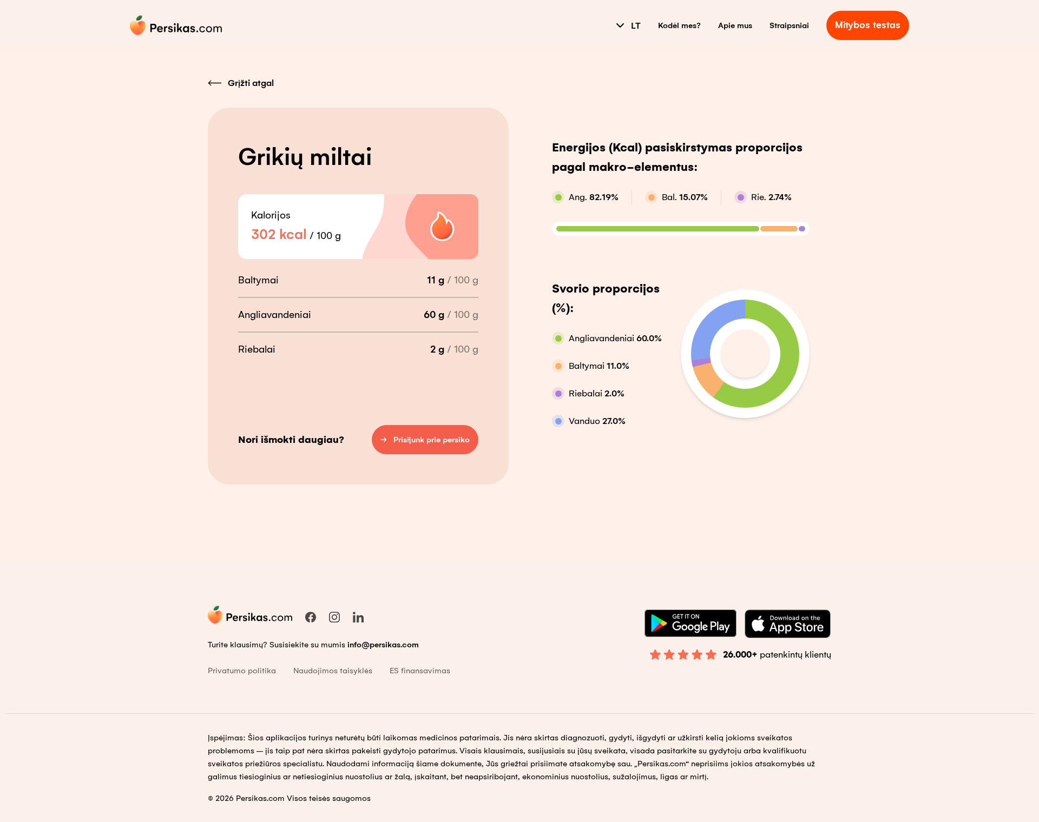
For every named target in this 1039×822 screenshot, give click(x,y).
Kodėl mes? (679, 25)
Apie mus (735, 25)
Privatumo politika (242, 670)
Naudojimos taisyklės (332, 670)
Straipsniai (789, 25)
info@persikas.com (383, 644)
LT (636, 26)
